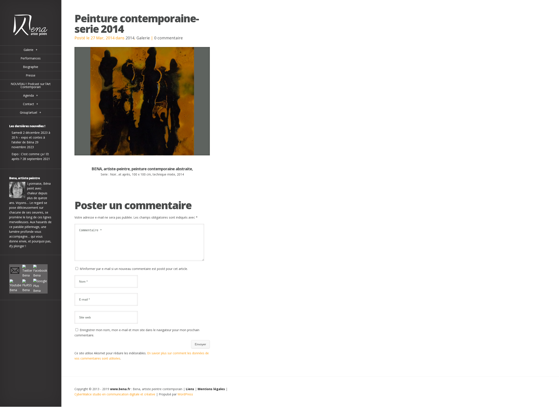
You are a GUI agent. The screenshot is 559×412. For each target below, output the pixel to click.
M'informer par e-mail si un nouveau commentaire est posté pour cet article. (134, 269)
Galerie (143, 37)
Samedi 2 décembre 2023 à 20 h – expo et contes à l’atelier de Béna (31, 137)
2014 (130, 37)
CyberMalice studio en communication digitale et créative (114, 394)
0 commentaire (168, 37)
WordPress (185, 394)
